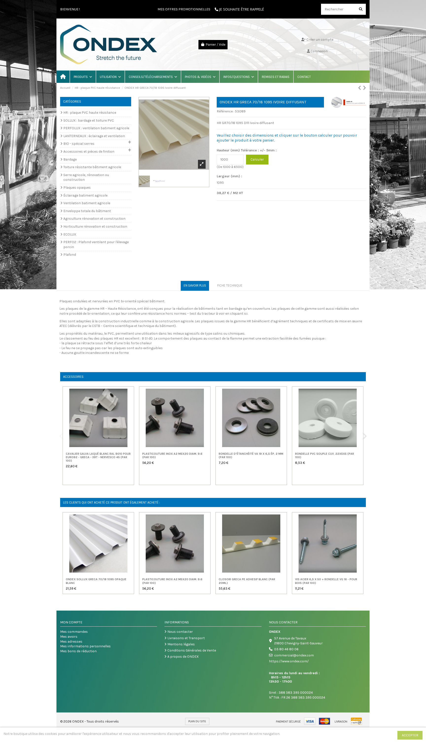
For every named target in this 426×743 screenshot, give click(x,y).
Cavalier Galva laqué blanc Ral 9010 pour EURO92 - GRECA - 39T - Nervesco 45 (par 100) (98, 457)
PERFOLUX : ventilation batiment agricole (96, 128)
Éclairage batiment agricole (85, 195)
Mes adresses (71, 641)
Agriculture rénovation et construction (94, 219)
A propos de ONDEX (183, 656)
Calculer (257, 159)
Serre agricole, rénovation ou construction (86, 177)
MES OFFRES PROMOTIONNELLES (184, 9)
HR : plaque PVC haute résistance (89, 112)
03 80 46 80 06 (286, 649)
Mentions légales (181, 644)
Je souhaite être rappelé (241, 9)
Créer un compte (319, 39)
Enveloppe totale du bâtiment (87, 211)
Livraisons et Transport (186, 638)
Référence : (225, 111)
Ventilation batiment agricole (86, 203)
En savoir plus (195, 285)
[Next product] (364, 88)
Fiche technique (229, 285)
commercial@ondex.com (294, 655)
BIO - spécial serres (78, 144)
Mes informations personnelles (85, 646)
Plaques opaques (77, 187)
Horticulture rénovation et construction (95, 226)
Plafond (69, 255)
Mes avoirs (68, 636)
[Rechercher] (360, 9)
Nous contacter (180, 632)
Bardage (70, 159)
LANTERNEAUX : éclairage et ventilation (94, 136)
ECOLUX (69, 234)
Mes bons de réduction (78, 651)
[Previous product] (360, 88)
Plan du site (197, 721)
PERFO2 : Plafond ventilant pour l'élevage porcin (96, 244)
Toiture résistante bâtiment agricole (92, 167)
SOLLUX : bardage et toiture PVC (88, 120)
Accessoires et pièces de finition (88, 151)
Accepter (410, 735)
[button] (83, 77)
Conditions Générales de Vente (191, 650)
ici (246, 313)
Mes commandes (74, 632)
